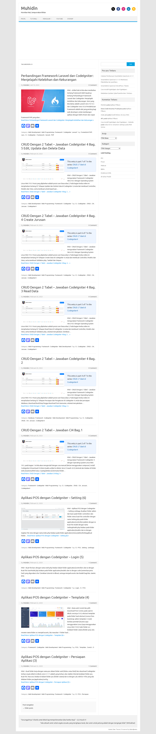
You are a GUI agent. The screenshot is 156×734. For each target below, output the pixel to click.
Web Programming (47, 132)
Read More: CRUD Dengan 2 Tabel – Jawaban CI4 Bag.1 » (41, 473)
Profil (23, 19)
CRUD (89, 203)
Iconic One (111, 729)
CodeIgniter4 (32, 206)
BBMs (103, 169)
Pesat (103, 162)
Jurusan (23, 206)
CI (26, 135)
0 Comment (93, 85)
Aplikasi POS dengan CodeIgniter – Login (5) (52, 557)
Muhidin (29, 8)
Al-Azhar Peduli (106, 176)
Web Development (34, 132)
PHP (52, 135)
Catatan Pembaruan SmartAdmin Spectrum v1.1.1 (117, 76)
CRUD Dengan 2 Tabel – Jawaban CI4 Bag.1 (52, 430)
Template (82, 647)
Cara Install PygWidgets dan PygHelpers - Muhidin (117, 122)
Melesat (103, 165)
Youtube (59, 19)
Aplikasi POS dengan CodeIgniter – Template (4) (55, 597)
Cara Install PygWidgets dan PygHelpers (114, 89)
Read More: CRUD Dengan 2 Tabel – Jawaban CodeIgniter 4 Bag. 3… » (45, 334)
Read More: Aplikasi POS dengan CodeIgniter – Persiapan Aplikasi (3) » (45, 682)
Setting (84, 547)
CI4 (93, 203)
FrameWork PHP (86, 132)
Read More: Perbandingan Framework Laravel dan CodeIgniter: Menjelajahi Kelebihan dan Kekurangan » (57, 120)
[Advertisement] (78, 41)
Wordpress (133, 729)
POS (79, 547)
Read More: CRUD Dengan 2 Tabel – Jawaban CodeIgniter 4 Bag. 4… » (45, 263)
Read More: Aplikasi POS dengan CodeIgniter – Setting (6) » (48, 536)
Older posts (28, 708)
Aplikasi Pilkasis (115, 105)
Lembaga (91, 547)
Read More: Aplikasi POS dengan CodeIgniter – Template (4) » (42, 635)
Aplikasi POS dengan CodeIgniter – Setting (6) (53, 497)
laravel (48, 135)
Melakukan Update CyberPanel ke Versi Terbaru (116, 93)
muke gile (104, 115)
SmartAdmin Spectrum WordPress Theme (115, 86)
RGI (102, 158)
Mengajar (46, 19)
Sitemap (70, 19)
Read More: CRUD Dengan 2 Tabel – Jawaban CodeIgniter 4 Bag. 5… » (45, 192)
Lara (22, 135)
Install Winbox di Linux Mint (120, 115)
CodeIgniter (67, 132)
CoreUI (89, 647)
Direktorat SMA (106, 173)
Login (77, 588)
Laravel (74, 132)
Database (31, 418)
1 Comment (93, 503)
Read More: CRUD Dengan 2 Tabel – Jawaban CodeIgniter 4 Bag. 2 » (45, 406)
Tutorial (33, 19)
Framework (59, 132)
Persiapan (85, 694)
